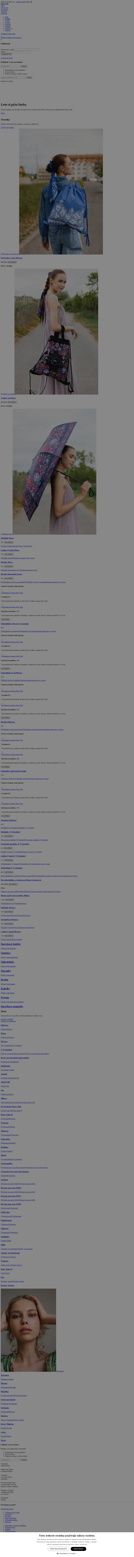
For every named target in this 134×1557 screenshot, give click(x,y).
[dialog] (67, 778)
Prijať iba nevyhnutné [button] (58, 1549)
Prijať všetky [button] (78, 1549)
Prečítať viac (83, 1544)
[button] (66, 1553)
